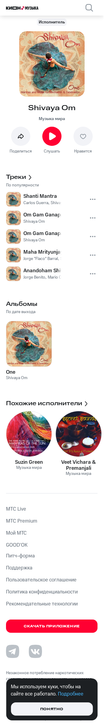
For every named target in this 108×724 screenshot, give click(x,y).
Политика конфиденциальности (42, 592)
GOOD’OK (17, 545)
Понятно (51, 709)
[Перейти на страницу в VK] (35, 651)
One (10, 372)
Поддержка (19, 568)
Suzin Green (29, 462)
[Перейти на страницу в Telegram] (12, 651)
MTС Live (16, 509)
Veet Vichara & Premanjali (78, 465)
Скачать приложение (52, 626)
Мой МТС (16, 533)
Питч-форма (20, 556)
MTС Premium (21, 521)
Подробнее (70, 694)
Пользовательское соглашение (41, 580)
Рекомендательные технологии (42, 604)
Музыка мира (52, 119)
